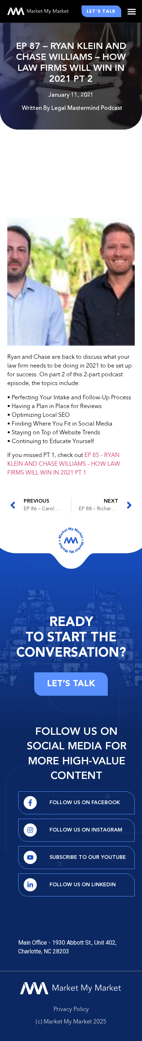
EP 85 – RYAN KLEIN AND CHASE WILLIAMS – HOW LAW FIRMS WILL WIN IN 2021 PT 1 (63, 464)
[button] (132, 11)
